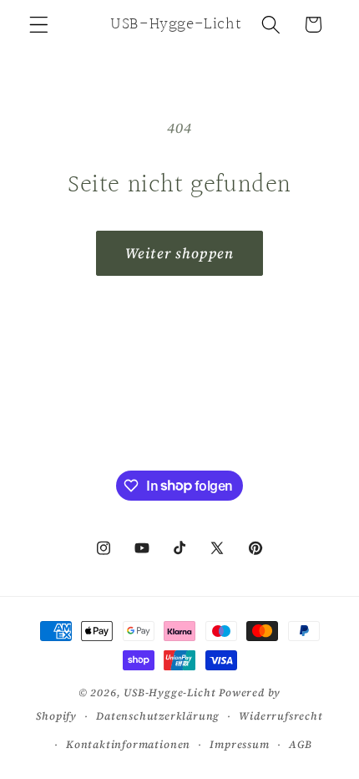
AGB (300, 744)
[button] (39, 24)
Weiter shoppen (179, 253)
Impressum (239, 744)
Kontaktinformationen (128, 744)
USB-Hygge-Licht (169, 692)
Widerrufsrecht (280, 716)
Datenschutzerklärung (158, 716)
